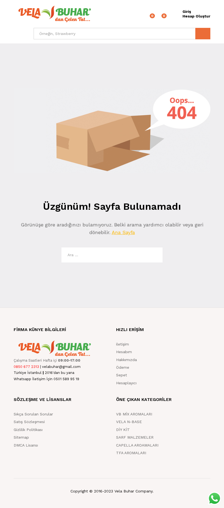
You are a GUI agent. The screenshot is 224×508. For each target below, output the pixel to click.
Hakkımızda (126, 360)
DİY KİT (123, 429)
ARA (202, 33)
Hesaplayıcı (126, 383)
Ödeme (122, 367)
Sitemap (21, 437)
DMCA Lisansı (26, 445)
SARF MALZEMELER (135, 437)
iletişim (122, 344)
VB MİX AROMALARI (134, 414)
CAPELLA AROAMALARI (137, 445)
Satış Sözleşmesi (29, 422)
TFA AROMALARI (131, 453)
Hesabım (124, 352)
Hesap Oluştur (196, 16)
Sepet (121, 375)
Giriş (186, 11)
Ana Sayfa (123, 232)
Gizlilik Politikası (28, 429)
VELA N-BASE (129, 422)
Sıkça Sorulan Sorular (33, 414)
